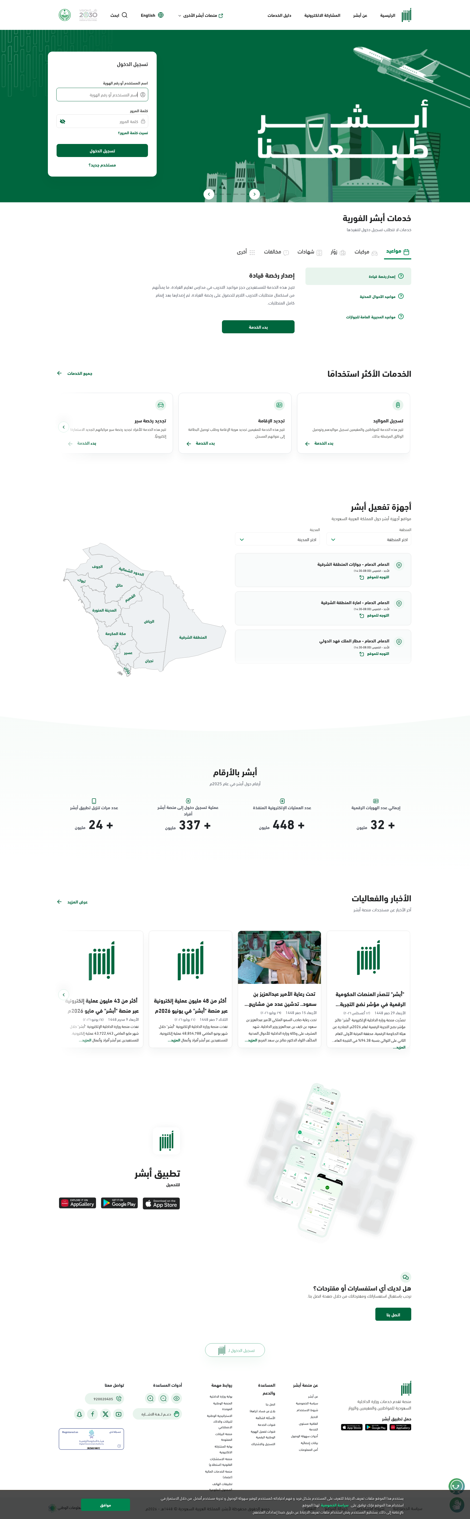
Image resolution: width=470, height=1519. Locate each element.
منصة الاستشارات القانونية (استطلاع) (220, 1461)
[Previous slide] (254, 194)
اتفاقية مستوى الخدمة (308, 1426)
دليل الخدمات (279, 15)
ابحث (114, 15)
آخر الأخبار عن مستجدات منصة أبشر (382, 909)
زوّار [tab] (334, 251)
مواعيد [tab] (393, 250)
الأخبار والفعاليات (381, 897)
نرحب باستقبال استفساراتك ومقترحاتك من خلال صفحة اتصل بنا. (359, 1295)
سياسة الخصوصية (307, 1403)
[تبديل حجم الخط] (163, 1398)
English (148, 15)
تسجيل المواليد (388, 420)
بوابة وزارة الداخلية (221, 1396)
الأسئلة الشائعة (265, 1417)
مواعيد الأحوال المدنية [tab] (377, 296)
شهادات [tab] (306, 251)
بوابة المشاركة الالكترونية (223, 1449)
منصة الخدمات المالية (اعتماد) (218, 1474)
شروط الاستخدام (307, 1410)
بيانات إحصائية (309, 1442)
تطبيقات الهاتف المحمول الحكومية (220, 1486)
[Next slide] (208, 194)
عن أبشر (360, 15)
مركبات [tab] (362, 251)
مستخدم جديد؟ (102, 164)
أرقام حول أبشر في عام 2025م (235, 783)
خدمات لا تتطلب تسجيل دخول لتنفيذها (379, 229)
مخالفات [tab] (272, 251)
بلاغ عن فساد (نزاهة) (262, 1411)
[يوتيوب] (118, 1414)
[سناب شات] (79, 1414)
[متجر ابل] (161, 1203)
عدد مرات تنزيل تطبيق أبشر (94, 807)
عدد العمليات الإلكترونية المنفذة (282, 807)
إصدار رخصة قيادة (272, 275)
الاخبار (314, 1416)
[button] (323, 570)
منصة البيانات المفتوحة (223, 1436)
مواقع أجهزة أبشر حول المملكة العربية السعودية (371, 518)
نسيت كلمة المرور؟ (133, 132)
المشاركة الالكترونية (322, 15)
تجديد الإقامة (271, 420)
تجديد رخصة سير (150, 420)
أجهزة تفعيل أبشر (381, 506)
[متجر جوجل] (119, 1203)
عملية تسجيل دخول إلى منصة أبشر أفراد (187, 807)
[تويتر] (105, 1414)
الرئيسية (387, 15)
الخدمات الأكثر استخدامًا (369, 373)
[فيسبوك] (92, 1414)
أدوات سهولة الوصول (304, 1436)
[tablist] (235, 250)
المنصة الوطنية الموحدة (222, 1405)
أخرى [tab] (242, 251)
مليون (362, 827)
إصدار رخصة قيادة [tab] (382, 276)
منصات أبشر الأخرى (200, 15)
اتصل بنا (393, 1314)
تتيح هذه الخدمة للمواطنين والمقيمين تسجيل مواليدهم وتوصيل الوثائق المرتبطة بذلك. (358, 432)
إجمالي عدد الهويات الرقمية (375, 807)
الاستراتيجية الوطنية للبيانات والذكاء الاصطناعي (219, 1421)
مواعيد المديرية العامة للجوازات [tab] (370, 316)
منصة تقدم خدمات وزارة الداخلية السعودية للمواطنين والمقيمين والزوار (379, 1404)
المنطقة (405, 529)
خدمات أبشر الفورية (377, 217)
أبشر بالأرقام (235, 771)
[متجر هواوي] (77, 1203)
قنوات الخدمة (266, 1424)
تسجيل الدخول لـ (241, 1350)
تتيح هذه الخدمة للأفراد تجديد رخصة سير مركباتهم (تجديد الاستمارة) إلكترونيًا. (118, 432)
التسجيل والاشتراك (263, 1443)
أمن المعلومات (308, 1449)
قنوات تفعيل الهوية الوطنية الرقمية (263, 1434)
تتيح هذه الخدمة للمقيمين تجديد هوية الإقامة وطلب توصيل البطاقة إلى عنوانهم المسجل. (236, 432)
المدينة (315, 529)
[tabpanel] (235, 301)
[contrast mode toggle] (176, 1398)
